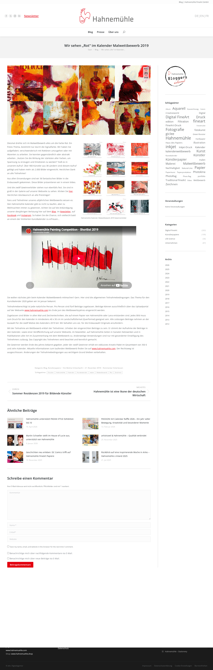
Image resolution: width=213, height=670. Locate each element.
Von (73, 368)
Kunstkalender (82, 372)
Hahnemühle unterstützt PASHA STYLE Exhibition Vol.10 (50, 421)
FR (207, 16)
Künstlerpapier (176, 159)
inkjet (171, 146)
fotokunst (199, 130)
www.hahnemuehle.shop (22, 653)
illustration (199, 142)
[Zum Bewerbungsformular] (176, 86)
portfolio (201, 176)
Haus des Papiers (174, 142)
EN (202, 16)
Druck (200, 117)
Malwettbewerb (102, 372)
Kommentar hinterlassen (113, 368)
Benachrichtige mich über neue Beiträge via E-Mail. (35, 558)
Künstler (199, 155)
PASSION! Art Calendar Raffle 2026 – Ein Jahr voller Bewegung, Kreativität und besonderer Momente (125, 421)
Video (189, 180)
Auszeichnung (193, 109)
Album (168, 109)
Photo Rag (187, 176)
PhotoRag (171, 176)
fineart (199, 121)
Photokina (199, 172)
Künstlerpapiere (54, 368)
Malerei (170, 163)
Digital (202, 112)
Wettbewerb (199, 180)
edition (169, 121)
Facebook (11, 215)
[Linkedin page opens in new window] (19, 16)
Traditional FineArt (176, 180)
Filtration (183, 121)
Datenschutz (63, 648)
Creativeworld (172, 113)
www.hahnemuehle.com (36, 310)
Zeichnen (118, 372)
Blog (54, 211)
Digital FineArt (177, 117)
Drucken (51, 372)
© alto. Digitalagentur (14, 665)
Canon (202, 109)
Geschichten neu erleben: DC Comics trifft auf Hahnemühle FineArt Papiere (48, 454)
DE (197, 16)
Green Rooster (199, 134)
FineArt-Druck (173, 125)
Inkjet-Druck (185, 147)
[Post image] (15, 423)
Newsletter (31, 16)
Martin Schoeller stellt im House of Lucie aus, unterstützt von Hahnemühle (48, 437)
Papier (200, 167)
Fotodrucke (201, 126)
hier (71, 191)
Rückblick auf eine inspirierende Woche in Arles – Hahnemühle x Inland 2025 (125, 454)
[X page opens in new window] (10, 16)
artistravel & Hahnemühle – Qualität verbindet (123, 435)
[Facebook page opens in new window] (6, 16)
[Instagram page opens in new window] (15, 16)
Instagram (26, 215)
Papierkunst (170, 172)
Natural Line (187, 168)
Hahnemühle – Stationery (176, 651)
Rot (111, 372)
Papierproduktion (184, 172)
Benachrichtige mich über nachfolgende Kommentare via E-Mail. (41, 553)
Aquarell (178, 108)
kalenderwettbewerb (178, 151)
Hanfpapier (200, 139)
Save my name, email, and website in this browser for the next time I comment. (41, 547)
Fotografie (175, 129)
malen (92, 372)
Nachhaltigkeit (173, 168)
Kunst (200, 151)
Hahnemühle (60, 372)
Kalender (71, 372)
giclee (170, 134)
